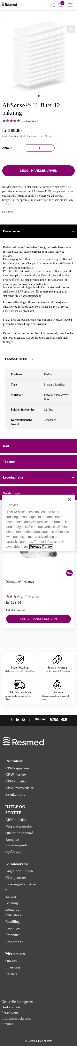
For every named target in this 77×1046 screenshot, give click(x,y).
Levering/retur (38, 477)
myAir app (13, 851)
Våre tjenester (15, 877)
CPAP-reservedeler (19, 788)
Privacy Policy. (41, 546)
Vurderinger (38, 493)
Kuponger (12, 928)
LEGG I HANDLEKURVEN (38, 170)
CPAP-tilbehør (16, 781)
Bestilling (12, 921)
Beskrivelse (38, 231)
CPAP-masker (15, 775)
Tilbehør (38, 461)
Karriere (11, 974)
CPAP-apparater (17, 768)
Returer (10, 896)
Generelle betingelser (17, 1001)
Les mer (7, 212)
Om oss (11, 961)
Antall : (8, 147)
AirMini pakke (16, 820)
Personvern (9, 1013)
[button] (69, 573)
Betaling (11, 903)
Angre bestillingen (19, 871)
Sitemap (7, 1024)
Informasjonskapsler (16, 1018)
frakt (24, 135)
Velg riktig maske (18, 826)
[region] (38, 523)
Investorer (12, 967)
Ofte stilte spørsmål (19, 833)
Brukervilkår (10, 1007)
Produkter (12, 935)
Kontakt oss (14, 941)
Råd (38, 446)
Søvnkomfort (15, 794)
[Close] (69, 499)
